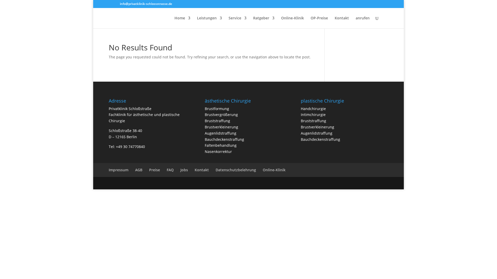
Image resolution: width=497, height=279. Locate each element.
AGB (138, 169)
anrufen (363, 18)
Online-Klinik (292, 18)
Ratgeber (261, 18)
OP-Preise (319, 18)
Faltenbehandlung (221, 145)
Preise (154, 169)
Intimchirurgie (313, 114)
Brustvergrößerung (221, 114)
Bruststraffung (217, 120)
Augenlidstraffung (220, 133)
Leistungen (207, 18)
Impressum (118, 169)
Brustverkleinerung (221, 127)
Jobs (184, 169)
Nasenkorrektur (218, 151)
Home (179, 18)
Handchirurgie (313, 108)
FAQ (170, 169)
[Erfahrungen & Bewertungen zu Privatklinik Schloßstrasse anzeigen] (473, 243)
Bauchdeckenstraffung (224, 139)
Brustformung (217, 108)
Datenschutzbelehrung (236, 169)
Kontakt (342, 18)
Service (235, 18)
